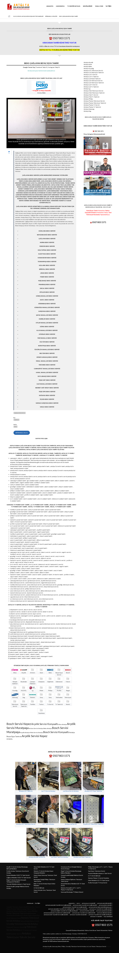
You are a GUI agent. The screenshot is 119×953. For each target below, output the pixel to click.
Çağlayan (16, 419)
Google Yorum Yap (29, 67)
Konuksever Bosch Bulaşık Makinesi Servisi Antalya (71, 868)
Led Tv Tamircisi (94, 87)
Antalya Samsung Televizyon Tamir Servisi (57, 912)
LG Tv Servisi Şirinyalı (94, 876)
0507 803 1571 (99, 222)
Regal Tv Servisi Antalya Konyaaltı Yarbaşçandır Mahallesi (16, 881)
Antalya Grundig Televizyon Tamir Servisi (61, 909)
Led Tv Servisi (93, 85)
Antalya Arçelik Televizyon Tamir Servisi (58, 905)
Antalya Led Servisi (71, 824)
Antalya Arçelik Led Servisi (37, 857)
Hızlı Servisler (108, 916)
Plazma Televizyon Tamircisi (97, 103)
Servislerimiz (87, 6)
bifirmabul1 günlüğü (51, 16)
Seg (90, 111)
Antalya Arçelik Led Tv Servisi (19, 915)
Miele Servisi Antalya (36, 732)
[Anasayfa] (18, 6)
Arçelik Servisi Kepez (34, 736)
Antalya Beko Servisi (105, 905)
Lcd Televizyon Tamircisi (96, 72)
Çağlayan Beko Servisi (19, 413)
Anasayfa (49, 6)
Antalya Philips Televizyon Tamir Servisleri (64, 910)
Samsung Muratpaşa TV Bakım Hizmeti (72, 892)
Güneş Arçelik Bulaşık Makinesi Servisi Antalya (72, 876)
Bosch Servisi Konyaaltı (56, 732)
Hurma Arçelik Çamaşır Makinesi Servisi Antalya (18, 887)
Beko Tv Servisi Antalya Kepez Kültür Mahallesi (44, 884)
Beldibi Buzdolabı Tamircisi (14, 934)
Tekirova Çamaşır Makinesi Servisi (26, 909)
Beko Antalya (47, 728)
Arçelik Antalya (25, 732)
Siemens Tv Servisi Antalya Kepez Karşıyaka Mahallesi (43, 872)
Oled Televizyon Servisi (96, 91)
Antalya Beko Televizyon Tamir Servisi (75, 907)
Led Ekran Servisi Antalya (71, 791)
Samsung (91, 109)
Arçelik (91, 62)
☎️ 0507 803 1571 (59, 38)
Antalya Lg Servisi (81, 909)
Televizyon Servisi (16, 918)
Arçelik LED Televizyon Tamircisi (93, 824)
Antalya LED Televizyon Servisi (25, 824)
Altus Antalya (62, 724)
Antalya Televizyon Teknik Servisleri (100, 914)
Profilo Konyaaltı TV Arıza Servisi (97, 883)
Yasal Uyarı (99, 6)
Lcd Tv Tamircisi (94, 76)
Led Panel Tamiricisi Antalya (59, 857)
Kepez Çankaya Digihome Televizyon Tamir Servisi (71, 880)
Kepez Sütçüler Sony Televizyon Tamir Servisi (45, 891)
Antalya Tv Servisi (96, 916)
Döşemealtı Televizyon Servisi (15, 927)
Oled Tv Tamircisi (94, 97)
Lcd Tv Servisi (93, 74)
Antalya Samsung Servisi (103, 910)
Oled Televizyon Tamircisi (96, 93)
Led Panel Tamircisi (95, 78)
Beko (44, 93)
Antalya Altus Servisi (88, 903)
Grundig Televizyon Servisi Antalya (22, 924)
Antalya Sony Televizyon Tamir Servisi (56, 914)
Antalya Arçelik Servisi (104, 903)
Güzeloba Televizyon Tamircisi (15, 907)
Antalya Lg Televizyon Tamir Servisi (100, 909)
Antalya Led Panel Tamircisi (82, 857)
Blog (78, 903)
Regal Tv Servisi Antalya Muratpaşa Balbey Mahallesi (71, 872)
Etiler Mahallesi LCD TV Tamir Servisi (98, 880)
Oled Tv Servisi (93, 95)
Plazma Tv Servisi (94, 105)
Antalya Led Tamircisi (13, 911)
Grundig (91, 68)
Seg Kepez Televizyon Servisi (96, 871)
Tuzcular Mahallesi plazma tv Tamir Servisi (18, 884)
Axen (90, 64)
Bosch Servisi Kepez (19, 723)
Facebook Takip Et (41, 67)
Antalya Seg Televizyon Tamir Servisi (83, 912)
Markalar (30, 903)
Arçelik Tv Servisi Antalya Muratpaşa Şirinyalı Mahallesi (17, 868)
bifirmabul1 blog (22, 432)
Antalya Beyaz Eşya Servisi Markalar (100, 907)
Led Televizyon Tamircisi (96, 82)
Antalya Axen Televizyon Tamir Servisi (85, 905)
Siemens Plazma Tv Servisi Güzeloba (98, 878)
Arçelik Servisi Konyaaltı (44, 723)
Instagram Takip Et (54, 67)
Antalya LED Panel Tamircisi (93, 791)
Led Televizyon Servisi (95, 80)
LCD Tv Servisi (24, 930)
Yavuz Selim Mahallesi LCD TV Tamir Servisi (44, 868)
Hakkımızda (60, 6)
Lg (89, 89)
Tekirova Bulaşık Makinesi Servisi (29, 921)
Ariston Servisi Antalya (36, 728)
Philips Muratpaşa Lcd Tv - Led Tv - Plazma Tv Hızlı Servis (100, 868)
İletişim (108, 6)
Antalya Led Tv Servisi (25, 911)
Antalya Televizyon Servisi (78, 914)
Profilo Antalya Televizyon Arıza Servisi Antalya (18, 872)
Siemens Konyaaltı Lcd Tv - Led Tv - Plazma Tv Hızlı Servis (71, 888)
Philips (91, 99)
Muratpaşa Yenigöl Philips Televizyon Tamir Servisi (44, 880)
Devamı (9, 739)
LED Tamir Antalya (48, 824)
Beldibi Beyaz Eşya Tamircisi (32, 907)
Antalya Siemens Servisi (104, 912)
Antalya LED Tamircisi (26, 791)
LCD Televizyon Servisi (96, 70)
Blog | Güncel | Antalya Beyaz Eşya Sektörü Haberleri (28, 16)
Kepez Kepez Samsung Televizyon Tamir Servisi (45, 876)
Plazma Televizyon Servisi (97, 101)
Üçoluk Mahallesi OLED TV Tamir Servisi (18, 875)
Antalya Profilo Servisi (87, 910)
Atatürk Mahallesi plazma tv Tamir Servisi (100, 873)
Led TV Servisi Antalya (48, 791)
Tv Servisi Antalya (73, 6)
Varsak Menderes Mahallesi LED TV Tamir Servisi (73, 884)
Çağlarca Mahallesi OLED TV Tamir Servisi (19, 877)
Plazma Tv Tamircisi (95, 107)
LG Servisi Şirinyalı (39, 888)
